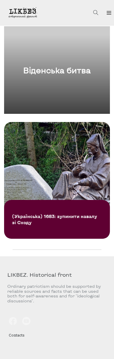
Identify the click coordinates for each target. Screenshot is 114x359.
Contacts (17, 335)
